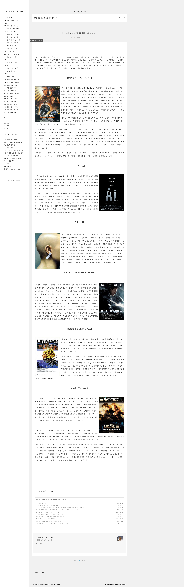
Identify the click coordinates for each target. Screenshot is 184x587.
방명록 (6, 128)
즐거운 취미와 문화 (11, 54)
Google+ (57, 584)
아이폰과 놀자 (12, 34)
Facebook (47, 584)
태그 (5, 120)
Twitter (42, 584)
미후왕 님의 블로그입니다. (44, 540)
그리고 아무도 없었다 (10, 139)
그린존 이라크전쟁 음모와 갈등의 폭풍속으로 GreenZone (52, 523)
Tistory (114, 584)
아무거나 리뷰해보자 (11, 101)
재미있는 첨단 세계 (11, 28)
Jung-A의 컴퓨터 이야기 (11, 161)
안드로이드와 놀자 (13, 40)
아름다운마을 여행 (9, 145)
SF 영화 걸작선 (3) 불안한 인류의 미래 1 (46, 18)
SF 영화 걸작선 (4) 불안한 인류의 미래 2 (47, 512)
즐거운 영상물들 (12, 79)
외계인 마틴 (7, 163)
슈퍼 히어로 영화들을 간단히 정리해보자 (47, 521)
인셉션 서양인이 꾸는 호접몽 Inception (47, 505)
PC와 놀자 (11, 45)
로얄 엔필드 (11, 88)
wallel (125, 584)
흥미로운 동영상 (10, 99)
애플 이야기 (11, 48)
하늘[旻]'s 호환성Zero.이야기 (12, 158)
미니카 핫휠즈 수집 (13, 82)
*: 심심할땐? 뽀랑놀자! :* (11, 134)
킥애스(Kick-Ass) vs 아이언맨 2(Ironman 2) (48, 519)
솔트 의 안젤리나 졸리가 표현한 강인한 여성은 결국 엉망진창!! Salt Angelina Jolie (59, 507)
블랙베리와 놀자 (12, 43)
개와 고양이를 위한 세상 (11, 155)
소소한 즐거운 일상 (11, 109)
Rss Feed (35, 584)
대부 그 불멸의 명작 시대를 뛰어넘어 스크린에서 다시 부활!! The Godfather (57, 510)
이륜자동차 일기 (10, 85)
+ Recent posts (38, 573)
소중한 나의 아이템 (10, 104)
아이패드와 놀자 (12, 37)
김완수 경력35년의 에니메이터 (13, 142)
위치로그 (6, 126)
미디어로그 (7, 123)
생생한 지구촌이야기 (11, 93)
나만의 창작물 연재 (11, 17)
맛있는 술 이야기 (10, 112)
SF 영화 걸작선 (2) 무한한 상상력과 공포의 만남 (49, 514)
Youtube (52, 584)
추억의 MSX (11, 76)
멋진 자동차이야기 (10, 91)
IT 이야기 (10, 51)
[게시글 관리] (44, 491)
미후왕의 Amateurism (14, 11)
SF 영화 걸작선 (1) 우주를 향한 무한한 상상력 (49, 516)
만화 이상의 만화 (12, 68)
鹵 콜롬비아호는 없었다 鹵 (12, 169)
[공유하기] (41, 491)
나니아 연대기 (40, 503)
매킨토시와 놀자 (12, 31)
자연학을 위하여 (9, 147)
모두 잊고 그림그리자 (11, 26)
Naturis (6, 137)
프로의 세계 (7, 166)
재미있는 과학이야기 (11, 96)
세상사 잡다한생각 (11, 107)
